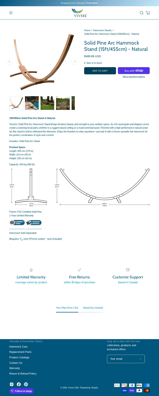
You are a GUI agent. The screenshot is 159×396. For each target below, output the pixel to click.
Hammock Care (18, 346)
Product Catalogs (19, 357)
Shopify (94, 388)
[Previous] (9, 61)
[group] (79, 3)
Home (87, 30)
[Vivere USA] (79, 13)
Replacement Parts (20, 351)
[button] (141, 13)
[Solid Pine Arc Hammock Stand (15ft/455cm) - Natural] (16, 103)
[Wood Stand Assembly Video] (17, 224)
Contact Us (15, 362)
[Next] (75, 61)
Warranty (14, 368)
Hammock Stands (102, 30)
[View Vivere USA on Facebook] (18, 384)
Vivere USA (73, 388)
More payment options (134, 76)
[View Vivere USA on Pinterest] (26, 384)
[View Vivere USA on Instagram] (11, 384)
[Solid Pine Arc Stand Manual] (34, 224)
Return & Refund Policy (22, 373)
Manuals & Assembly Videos (25, 341)
